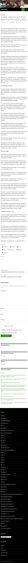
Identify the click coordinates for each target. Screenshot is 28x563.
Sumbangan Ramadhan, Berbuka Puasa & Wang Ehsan (12, 271)
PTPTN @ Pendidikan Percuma (7, 484)
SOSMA (2, 523)
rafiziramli (12, 22)
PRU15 (2, 481)
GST (2, 437)
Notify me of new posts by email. (9, 332)
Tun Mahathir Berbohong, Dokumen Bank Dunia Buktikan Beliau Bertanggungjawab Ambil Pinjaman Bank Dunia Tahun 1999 (13, 390)
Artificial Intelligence (5, 420)
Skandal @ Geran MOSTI (6, 501)
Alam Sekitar (3, 418)
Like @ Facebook (5, 345)
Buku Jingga (3, 428)
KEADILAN (3, 14)
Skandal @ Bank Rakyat (5, 499)
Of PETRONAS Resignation (7, 396)
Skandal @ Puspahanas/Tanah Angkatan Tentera (11, 518)
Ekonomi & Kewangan (5, 432)
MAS (2, 462)
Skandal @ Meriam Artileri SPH (7, 511)
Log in (2, 547)
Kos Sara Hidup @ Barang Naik (7, 450)
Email (2, 314)
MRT (2, 464)
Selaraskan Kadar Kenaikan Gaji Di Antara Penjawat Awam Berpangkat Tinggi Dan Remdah (13, 376)
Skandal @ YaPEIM (4, 521)
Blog (2, 425)
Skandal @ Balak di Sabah (6, 496)
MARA (2, 459)
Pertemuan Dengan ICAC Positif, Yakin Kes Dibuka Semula (13, 393)
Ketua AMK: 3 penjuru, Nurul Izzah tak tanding (11, 276)
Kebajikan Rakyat (4, 447)
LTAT (2, 457)
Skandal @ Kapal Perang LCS (7, 504)
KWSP (2, 455)
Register (2, 545)
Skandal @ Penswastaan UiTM (7, 516)
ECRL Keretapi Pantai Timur (7, 430)
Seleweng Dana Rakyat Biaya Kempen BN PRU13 (11, 494)
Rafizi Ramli (4, 9)
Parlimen (2, 469)
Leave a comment (21, 22)
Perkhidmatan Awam (5, 474)
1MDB (2, 415)
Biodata (2, 372)
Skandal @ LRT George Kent (7, 506)
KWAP (2, 452)
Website (3, 319)
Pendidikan (3, 472)
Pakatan (2, 467)
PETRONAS (3, 477)
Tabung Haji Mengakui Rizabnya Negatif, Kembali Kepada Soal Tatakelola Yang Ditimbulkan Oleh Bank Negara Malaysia (14, 386)
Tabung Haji (3, 526)
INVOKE (2, 440)
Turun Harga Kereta (5, 528)
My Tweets (3, 356)
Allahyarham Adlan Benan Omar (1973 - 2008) (10, 382)
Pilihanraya (3, 479)
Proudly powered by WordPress (6, 561)
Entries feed (3, 550)
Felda (2, 435)
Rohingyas (3, 491)
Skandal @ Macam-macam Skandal (8, 508)
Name (2, 308)
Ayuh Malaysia (4, 423)
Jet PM (2, 442)
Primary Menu (26, 9)
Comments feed (4, 552)
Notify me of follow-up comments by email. (12, 330)
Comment (3, 290)
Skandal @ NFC (4, 513)
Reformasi (3, 489)
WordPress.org (4, 555)
